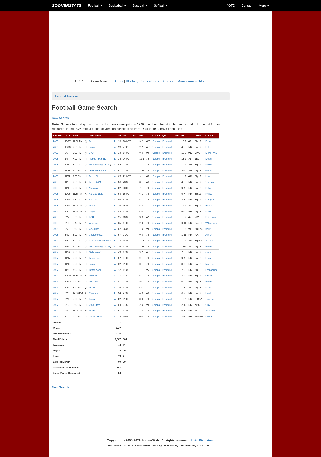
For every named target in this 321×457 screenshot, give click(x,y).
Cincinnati (94, 229)
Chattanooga (95, 234)
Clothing (132, 81)
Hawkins (210, 293)
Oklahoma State (97, 170)
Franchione (211, 270)
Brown (208, 141)
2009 (55, 141)
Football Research (68, 96)
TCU (91, 217)
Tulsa (92, 299)
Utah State (94, 305)
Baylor (92, 147)
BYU (91, 152)
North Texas (95, 316)
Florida (92, 158)
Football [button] (94, 5)
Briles (208, 147)
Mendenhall (211, 152)
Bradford (167, 141)
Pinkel (208, 164)
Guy (207, 305)
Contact (247, 5)
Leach (208, 176)
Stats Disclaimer (202, 440)
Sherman (210, 182)
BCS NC (102, 158)
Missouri (93, 164)
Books (118, 81)
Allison (208, 234)
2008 (55, 158)
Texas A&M (95, 182)
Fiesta (107, 240)
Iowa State (94, 275)
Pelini (208, 188)
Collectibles (150, 81)
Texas (92, 141)
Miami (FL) (94, 310)
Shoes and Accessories (179, 81)
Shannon (210, 310)
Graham (209, 299)
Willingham (211, 223)
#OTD (231, 5)
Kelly (208, 229)
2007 (55, 240)
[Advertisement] (160, 45)
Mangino (209, 199)
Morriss (209, 264)
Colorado (93, 293)
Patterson (210, 217)
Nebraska (94, 188)
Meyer (208, 158)
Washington (95, 223)
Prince (208, 193)
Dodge (208, 316)
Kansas (93, 199)
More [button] (263, 5)
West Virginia (96, 240)
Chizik (208, 275)
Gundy (209, 170)
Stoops (156, 141)
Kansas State (96, 193)
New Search (60, 118)
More (203, 81)
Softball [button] (159, 5)
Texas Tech (95, 176)
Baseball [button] (139, 5)
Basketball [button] (116, 5)
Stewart (209, 240)
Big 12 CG (104, 164)
